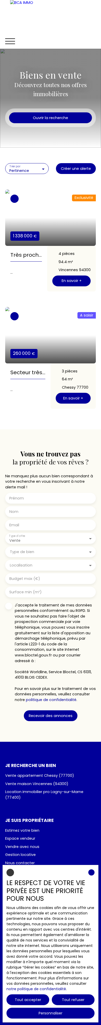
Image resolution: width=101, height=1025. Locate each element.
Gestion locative (20, 854)
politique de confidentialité (51, 699)
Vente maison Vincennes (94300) (36, 783)
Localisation (21, 565)
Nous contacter (20, 862)
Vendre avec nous (22, 846)
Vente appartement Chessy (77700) (39, 775)
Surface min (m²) (25, 592)
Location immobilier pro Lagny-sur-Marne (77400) (44, 794)
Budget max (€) (24, 578)
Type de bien (22, 551)
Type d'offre (17, 536)
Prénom (16, 498)
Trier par (15, 166)
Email (14, 525)
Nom (13, 511)
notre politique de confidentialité (36, 988)
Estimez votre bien (22, 830)
